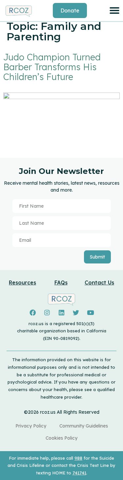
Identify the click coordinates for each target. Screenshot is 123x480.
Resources (22, 282)
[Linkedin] (61, 312)
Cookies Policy (61, 438)
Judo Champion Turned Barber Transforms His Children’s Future (52, 67)
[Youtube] (90, 312)
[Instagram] (47, 312)
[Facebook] (32, 312)
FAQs (61, 282)
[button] (114, 10)
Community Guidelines (83, 426)
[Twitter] (76, 312)
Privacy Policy (30, 426)
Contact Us (99, 282)
